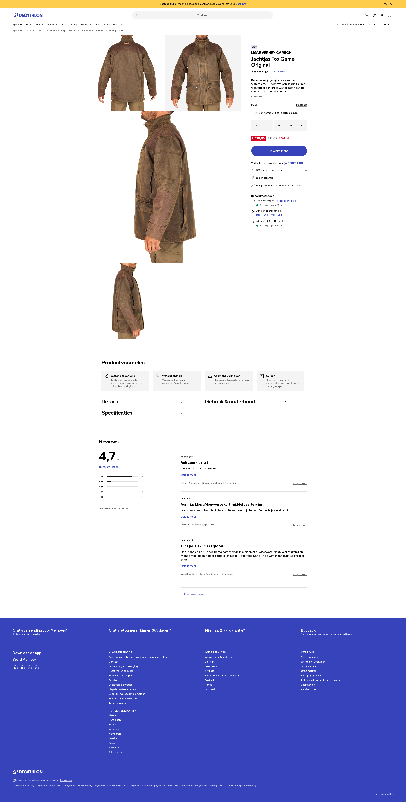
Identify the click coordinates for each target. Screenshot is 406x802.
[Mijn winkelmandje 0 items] (389, 15)
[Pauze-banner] (385, 3)
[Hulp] (374, 15)
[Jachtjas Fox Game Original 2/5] (127, 73)
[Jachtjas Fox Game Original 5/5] (203, 301)
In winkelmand (279, 150)
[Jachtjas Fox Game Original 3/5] (165, 187)
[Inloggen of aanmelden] (382, 15)
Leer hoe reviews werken (111, 508)
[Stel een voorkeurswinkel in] (366, 15)
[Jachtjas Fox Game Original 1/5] (203, 73)
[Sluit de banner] (390, 3)
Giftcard (386, 24)
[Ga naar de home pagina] (28, 15)
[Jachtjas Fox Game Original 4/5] (127, 301)
